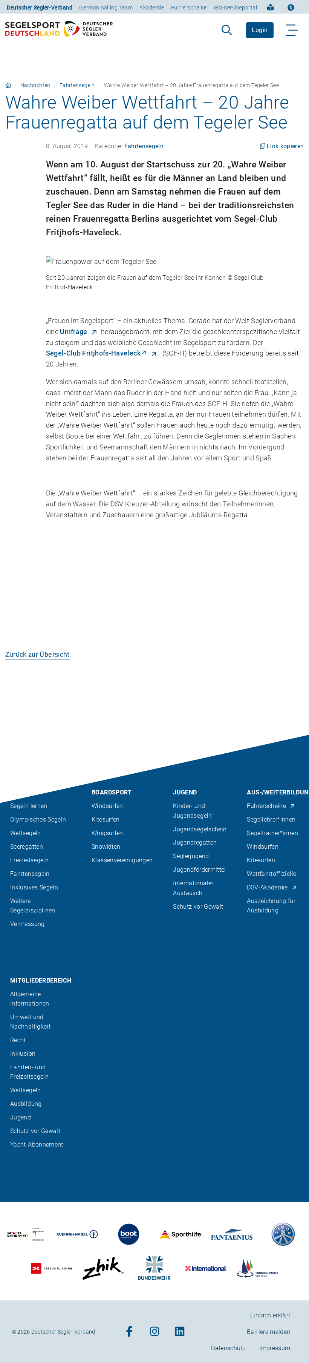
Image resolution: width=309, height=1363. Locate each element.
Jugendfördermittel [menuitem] (199, 869)
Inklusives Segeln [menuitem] (34, 887)
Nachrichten (35, 85)
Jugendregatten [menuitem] (195, 842)
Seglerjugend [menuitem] (191, 856)
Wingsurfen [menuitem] (107, 833)
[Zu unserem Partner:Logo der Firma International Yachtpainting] (206, 1268)
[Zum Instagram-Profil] (154, 1332)
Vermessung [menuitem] (27, 924)
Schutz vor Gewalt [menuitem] (198, 906)
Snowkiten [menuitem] (106, 846)
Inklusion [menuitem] (22, 1053)
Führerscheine (189, 8)
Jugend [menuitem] (185, 792)
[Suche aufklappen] (226, 30)
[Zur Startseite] (59, 30)
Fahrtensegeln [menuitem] (30, 873)
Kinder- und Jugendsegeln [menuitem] (192, 810)
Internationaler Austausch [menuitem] (193, 888)
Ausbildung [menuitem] (26, 1103)
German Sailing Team (106, 8)
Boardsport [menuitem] (112, 792)
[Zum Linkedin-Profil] (180, 1332)
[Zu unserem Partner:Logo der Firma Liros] (283, 1234)
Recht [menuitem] (18, 1040)
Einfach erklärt (270, 1315)
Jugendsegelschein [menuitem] (199, 829)
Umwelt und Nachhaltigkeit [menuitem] (30, 1021)
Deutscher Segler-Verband (39, 8)
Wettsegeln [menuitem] (25, 833)
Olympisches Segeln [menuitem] (38, 819)
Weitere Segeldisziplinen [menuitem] (32, 905)
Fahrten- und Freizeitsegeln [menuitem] (29, 1072)
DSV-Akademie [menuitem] (267, 887)
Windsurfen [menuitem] (107, 806)
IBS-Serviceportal (235, 8)
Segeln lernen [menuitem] (28, 806)
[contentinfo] (154, 1049)
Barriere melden (268, 1331)
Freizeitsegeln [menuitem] (29, 860)
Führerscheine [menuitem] (266, 806)
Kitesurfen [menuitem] (106, 819)
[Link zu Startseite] (8, 85)
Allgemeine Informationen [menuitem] (29, 998)
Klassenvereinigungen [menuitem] (122, 860)
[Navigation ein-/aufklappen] (292, 30)
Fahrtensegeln (77, 85)
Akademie (151, 8)
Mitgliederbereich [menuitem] (40, 980)
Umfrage (73, 332)
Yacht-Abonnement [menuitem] (36, 1144)
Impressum (274, 1348)
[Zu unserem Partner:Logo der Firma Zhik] (103, 1268)
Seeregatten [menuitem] (26, 846)
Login (260, 30)
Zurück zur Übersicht (37, 654)
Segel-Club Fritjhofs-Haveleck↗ (96, 353)
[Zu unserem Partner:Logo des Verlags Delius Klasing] (51, 1268)
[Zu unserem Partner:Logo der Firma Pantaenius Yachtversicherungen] (231, 1234)
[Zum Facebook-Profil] (129, 1332)
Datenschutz (228, 1348)
